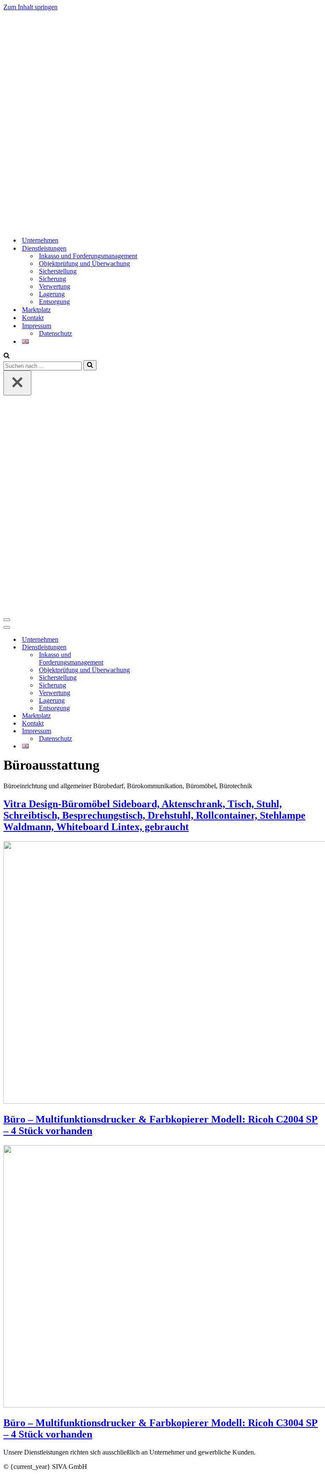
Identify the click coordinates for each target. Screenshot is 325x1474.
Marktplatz (36, 309)
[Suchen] (6, 356)
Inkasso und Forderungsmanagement (88, 255)
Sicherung (52, 278)
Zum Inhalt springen (30, 7)
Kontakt (33, 317)
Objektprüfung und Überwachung (84, 263)
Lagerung (52, 294)
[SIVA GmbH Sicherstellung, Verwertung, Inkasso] (111, 225)
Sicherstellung (58, 271)
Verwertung (54, 286)
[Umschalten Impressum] (151, 731)
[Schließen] (17, 382)
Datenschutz (55, 333)
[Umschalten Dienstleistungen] (151, 647)
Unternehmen (40, 240)
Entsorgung (54, 301)
